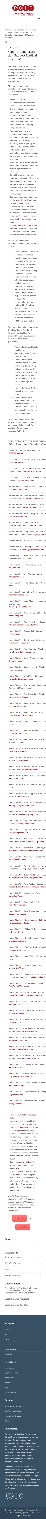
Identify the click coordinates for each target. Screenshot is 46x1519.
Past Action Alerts (12, 1275)
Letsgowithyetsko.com (18, 833)
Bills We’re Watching (13, 1411)
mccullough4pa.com (18, 489)
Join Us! (19, 1218)
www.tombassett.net (34, 498)
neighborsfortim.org (17, 950)
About (7, 1334)
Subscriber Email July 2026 (16, 1305)
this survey (23, 219)
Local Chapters (11, 1349)
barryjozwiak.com (16, 577)
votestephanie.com (25, 824)
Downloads (9, 1378)
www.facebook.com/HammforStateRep (26, 851)
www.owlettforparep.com (27, 814)
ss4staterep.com (16, 616)
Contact (8, 1344)
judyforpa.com (35, 525)
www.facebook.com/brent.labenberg (26, 995)
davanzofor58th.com (18, 751)
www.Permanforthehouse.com (22, 652)
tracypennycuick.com (31, 507)
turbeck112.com (16, 932)
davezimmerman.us (17, 914)
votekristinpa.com (16, 1086)
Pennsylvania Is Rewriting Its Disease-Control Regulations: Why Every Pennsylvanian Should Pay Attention (21, 1290)
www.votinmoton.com (18, 1040)
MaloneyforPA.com (17, 968)
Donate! (23, 1227)
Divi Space (21, 1510)
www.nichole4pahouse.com (21, 1049)
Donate (7, 1421)
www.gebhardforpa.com (33, 550)
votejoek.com (14, 568)
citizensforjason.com (18, 706)
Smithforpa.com (16, 661)
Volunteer (9, 1354)
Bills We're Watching (13, 1263)
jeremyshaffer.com (25, 480)
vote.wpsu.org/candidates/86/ (22, 805)
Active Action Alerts (13, 1257)
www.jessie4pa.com (30, 769)
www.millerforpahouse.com (21, 679)
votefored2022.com (30, 1058)
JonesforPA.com (16, 896)
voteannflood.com (17, 1004)
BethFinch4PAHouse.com (20, 986)
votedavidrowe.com (17, 860)
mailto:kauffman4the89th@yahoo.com (26, 878)
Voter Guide (20, 200)
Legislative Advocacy (13, 1416)
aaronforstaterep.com (18, 595)
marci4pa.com (25, 607)
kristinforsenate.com (18, 516)
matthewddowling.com (18, 733)
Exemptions (9, 1368)
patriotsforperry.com (32, 471)
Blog (7, 1269)
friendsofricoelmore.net (19, 643)
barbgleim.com (15, 1104)
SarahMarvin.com (29, 1031)
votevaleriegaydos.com (19, 697)
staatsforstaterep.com (19, 1013)
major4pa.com (23, 760)
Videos (7, 1382)
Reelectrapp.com (24, 796)
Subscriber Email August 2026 (18, 1299)
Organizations (10, 1392)
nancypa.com (15, 1022)
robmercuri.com (16, 670)
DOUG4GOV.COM (16, 453)
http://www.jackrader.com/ (20, 1076)
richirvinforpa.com (35, 842)
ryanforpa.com (16, 1095)
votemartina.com (16, 1067)
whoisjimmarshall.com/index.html (23, 625)
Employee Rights (11, 1373)
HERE (17, 1168)
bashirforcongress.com (19, 462)
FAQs (7, 1339)
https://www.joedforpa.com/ (21, 715)
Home (7, 1330)
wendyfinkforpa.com (18, 905)
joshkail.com (14, 634)
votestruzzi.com (16, 778)
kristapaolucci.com (17, 941)
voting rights (24, 1162)
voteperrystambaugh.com (33, 869)
